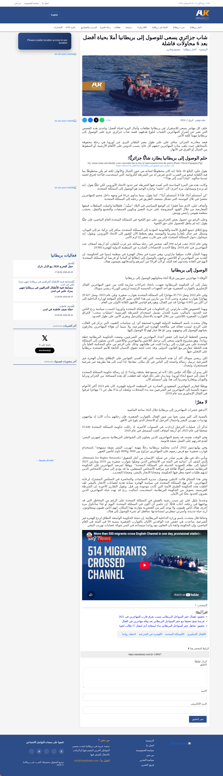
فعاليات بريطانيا (63, 255)
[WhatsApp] (102, 120)
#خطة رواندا (129, 634)
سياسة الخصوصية (31, 3)
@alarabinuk (45, 350)
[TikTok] (28, 15)
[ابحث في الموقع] (16, 15)
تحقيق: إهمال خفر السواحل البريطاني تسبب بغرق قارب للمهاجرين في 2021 (161, 616)
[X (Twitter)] (45, 15)
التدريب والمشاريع (89, 27)
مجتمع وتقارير (174, 49)
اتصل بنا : (104, 760)
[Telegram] (84, 120)
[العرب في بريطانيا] (202, 15)
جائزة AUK (71, 27)
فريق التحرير (147, 765)
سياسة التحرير (147, 760)
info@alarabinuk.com (86, 760)
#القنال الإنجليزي (196, 634)
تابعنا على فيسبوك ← (45, 460)
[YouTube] (39, 15)
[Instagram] (34, 15)
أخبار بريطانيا (195, 27)
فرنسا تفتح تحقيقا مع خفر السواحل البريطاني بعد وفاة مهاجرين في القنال (163, 621)
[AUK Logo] (180, 743)
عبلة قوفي (200, 120)
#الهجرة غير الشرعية (150, 634)
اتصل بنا (45, 3)
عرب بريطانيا (179, 27)
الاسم (204, 690)
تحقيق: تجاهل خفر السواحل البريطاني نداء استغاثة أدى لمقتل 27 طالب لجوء (161, 625)
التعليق (203, 664)
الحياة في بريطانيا (160, 27)
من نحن (17, 3)
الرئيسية (206, 27)
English (54, 15)
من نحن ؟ (104, 740)
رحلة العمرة (105, 27)
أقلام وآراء (142, 27)
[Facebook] (23, 15)
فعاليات (117, 27)
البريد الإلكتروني (199, 703)
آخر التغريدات (64, 325)
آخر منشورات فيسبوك (60, 361)
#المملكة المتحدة (174, 634)
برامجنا (129, 27)
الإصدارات (58, 27)
